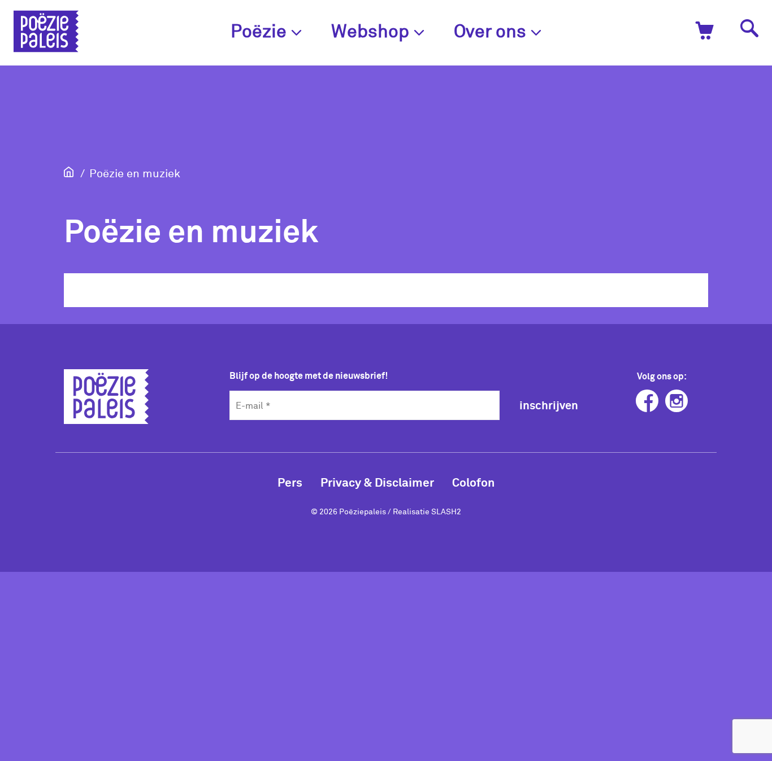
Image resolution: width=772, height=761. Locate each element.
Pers (289, 482)
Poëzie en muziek (134, 173)
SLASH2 (446, 511)
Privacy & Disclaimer (377, 482)
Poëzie (259, 30)
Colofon (473, 482)
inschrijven (548, 405)
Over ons (490, 30)
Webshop (370, 30)
